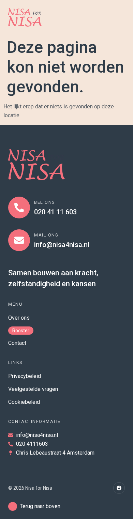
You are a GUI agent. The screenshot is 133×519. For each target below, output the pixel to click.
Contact (17, 343)
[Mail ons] (19, 240)
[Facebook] (119, 488)
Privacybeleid (24, 376)
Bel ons (44, 202)
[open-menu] (118, 18)
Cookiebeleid (24, 402)
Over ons (19, 318)
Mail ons (46, 235)
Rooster (20, 330)
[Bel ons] (19, 207)
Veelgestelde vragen (33, 389)
